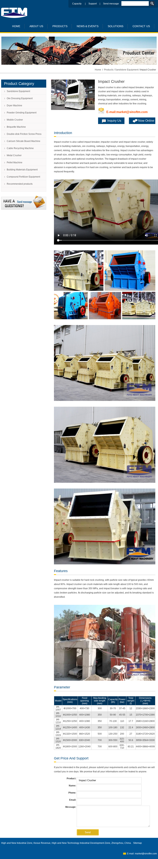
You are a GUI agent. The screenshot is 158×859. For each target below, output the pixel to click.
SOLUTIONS (115, 26)
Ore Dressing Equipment (20, 98)
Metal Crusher (14, 155)
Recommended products (20, 184)
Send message (111, 3)
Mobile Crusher (15, 119)
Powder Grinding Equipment (21, 112)
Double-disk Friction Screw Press (24, 134)
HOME (16, 26)
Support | (95, 3)
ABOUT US (36, 26)
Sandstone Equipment (126, 69)
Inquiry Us (114, 120)
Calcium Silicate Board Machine (23, 141)
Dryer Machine (14, 105)
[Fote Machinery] (14, 17)
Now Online (146, 120)
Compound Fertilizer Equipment (23, 176)
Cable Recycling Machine (20, 148)
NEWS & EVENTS (87, 26)
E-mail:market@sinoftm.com (127, 112)
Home (98, 69)
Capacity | (80, 3)
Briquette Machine (16, 127)
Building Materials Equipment (22, 169)
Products (108, 69)
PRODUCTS (59, 26)
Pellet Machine (14, 162)
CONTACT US (141, 26)
